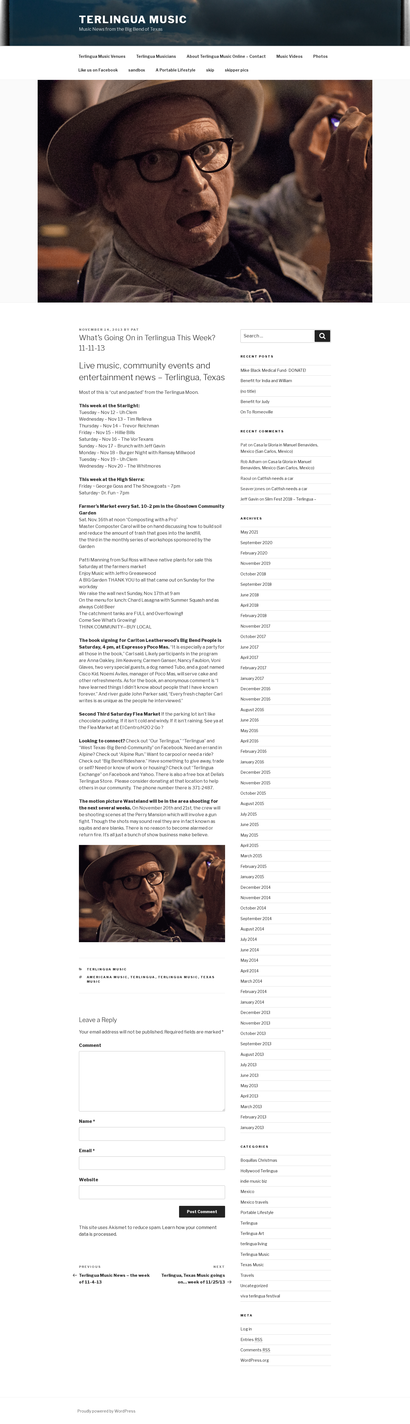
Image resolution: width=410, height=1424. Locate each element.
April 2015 (249, 845)
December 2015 (255, 772)
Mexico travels (254, 1202)
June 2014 (249, 949)
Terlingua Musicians (156, 56)
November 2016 (255, 699)
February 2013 (253, 1117)
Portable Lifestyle (257, 1212)
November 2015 (255, 782)
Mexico (247, 1191)
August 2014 (252, 929)
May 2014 (249, 960)
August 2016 (252, 709)
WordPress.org (254, 1360)
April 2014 (249, 970)
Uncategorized (254, 1285)
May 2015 (249, 835)
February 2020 (253, 553)
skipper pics (237, 70)
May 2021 (249, 532)
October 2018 (253, 573)
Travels (247, 1275)
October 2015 (253, 793)
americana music (107, 977)
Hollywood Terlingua (259, 1170)
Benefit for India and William (266, 380)
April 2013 (249, 1096)
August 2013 (252, 1054)
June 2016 (249, 720)
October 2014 (253, 908)
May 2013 (249, 1085)
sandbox (136, 70)
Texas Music (252, 1264)
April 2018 (249, 605)
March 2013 (251, 1106)
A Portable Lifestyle (176, 70)
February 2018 (253, 615)
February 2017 (253, 667)
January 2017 (252, 678)
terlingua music (178, 977)
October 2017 (253, 636)
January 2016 (252, 761)
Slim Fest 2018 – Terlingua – (290, 499)
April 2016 (249, 741)
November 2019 (255, 563)
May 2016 (249, 730)
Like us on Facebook (98, 70)
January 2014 (252, 1002)
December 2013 (255, 1012)
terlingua (142, 977)
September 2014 (256, 918)
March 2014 (251, 981)
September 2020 (256, 542)
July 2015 (248, 814)
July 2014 (248, 939)
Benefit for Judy (254, 401)
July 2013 (248, 1064)
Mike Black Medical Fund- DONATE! (273, 370)
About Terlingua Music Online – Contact (226, 56)
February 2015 (253, 866)
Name (87, 1121)
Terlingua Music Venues (102, 56)
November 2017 (255, 626)
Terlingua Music (133, 19)
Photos (320, 56)
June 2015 (249, 824)
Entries (251, 1339)
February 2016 (253, 751)
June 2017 (249, 647)
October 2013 (253, 1033)
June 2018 (249, 594)
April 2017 (249, 657)
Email (87, 1150)
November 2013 (255, 1023)
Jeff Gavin (249, 499)
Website (88, 1179)
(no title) (248, 391)
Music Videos (289, 56)
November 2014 (255, 897)
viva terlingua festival (260, 1296)
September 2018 (256, 584)
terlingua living (253, 1243)
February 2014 (253, 991)
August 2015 (252, 803)
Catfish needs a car (275, 478)
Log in (246, 1329)
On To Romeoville (256, 411)
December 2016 (255, 688)
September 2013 (255, 1043)
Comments (255, 1349)
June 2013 (249, 1075)
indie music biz (253, 1181)
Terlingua (248, 1223)
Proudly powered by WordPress (106, 1411)
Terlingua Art (252, 1233)
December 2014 (255, 887)
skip (210, 70)
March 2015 (251, 855)
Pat (135, 330)
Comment (90, 1045)
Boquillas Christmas (258, 1160)
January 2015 (252, 876)
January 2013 (252, 1127)
